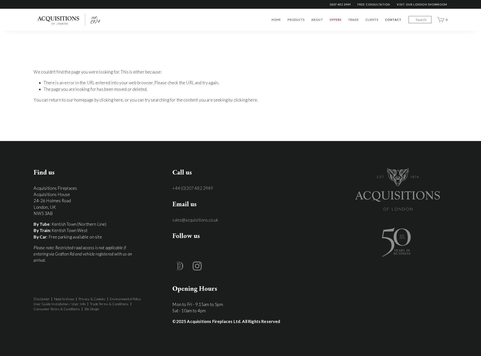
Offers (336, 19)
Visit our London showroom (422, 4)
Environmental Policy (125, 299)
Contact (393, 19)
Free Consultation (373, 4)
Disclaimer (42, 299)
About (317, 19)
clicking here (111, 99)
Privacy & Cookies (92, 299)
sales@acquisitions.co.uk (195, 219)
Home (276, 19)
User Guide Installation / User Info (59, 304)
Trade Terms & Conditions (109, 304)
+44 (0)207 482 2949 (192, 188)
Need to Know (64, 299)
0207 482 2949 (340, 4)
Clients (372, 19)
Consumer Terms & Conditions (57, 309)
